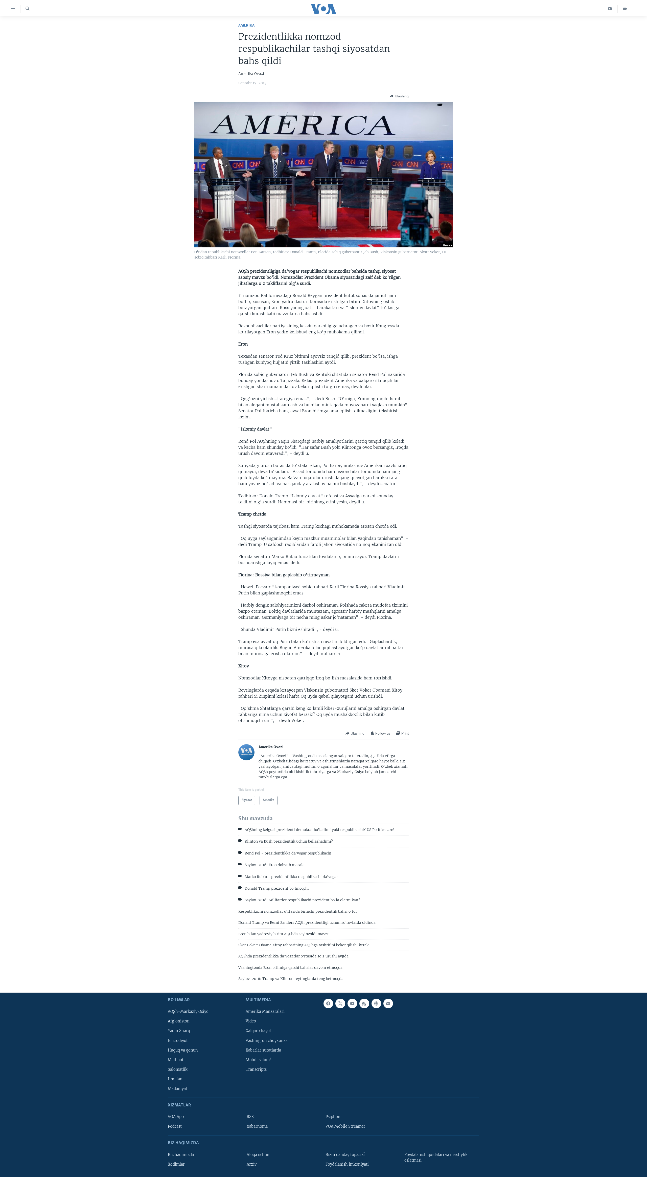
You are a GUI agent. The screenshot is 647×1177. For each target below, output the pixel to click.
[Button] (399, 96)
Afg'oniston (179, 1021)
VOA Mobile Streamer (345, 1126)
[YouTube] (610, 9)
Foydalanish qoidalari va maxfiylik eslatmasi (436, 1157)
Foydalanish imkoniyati (347, 1164)
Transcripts (256, 1069)
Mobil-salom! (258, 1059)
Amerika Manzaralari (265, 1011)
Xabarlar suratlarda (263, 1050)
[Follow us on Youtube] (352, 1003)
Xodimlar (176, 1164)
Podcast (175, 1126)
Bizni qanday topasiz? (345, 1154)
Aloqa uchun (258, 1154)
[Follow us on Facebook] (328, 1003)
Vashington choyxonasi (267, 1040)
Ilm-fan (175, 1079)
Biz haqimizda (181, 1154)
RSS (250, 1117)
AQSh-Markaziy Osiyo (188, 1011)
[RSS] (364, 1003)
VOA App (176, 1117)
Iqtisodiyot (178, 1040)
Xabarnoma (257, 1126)
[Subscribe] (388, 1003)
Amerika (246, 25)
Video (251, 1021)
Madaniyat (177, 1088)
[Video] (625, 9)
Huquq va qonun (183, 1050)
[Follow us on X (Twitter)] (340, 1003)
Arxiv (252, 1164)
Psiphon (333, 1117)
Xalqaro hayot (258, 1031)
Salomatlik (178, 1069)
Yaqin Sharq (179, 1031)
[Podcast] (376, 1003)
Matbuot (175, 1059)
